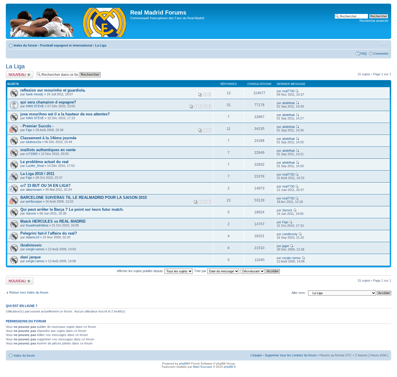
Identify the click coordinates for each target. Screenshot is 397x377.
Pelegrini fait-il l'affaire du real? (48, 233)
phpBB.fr (230, 366)
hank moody (34, 94)
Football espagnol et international (66, 45)
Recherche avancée (374, 20)
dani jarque (30, 257)
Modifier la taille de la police (384, 44)
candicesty (290, 234)
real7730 (288, 91)
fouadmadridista (37, 225)
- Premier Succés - (36, 126)
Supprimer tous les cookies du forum (290, 355)
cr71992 (31, 154)
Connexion (380, 53)
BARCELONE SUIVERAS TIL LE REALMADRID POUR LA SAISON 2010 (83, 197)
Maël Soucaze (202, 366)
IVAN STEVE (35, 106)
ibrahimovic (31, 245)
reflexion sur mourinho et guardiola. (53, 90)
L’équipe (256, 355)
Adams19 (32, 237)
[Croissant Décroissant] (260, 271)
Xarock (31, 213)
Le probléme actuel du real (44, 162)
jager (285, 246)
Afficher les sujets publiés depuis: (140, 271)
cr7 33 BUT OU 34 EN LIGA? (45, 185)
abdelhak (288, 103)
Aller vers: (299, 292)
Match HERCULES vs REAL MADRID (52, 221)
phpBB (183, 363)
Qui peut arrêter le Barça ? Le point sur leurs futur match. (72, 209)
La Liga (100, 45)
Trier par (200, 271)
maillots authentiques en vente (48, 150)
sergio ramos (35, 249)
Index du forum (25, 45)
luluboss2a (33, 142)
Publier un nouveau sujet (19, 74)
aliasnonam (34, 189)
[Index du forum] (68, 21)
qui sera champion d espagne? (48, 102)
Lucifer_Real (35, 165)
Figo (29, 130)
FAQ (363, 53)
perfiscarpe (34, 201)
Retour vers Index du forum (28, 292)
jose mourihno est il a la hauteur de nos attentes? (65, 114)
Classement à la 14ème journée (48, 138)
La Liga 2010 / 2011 (37, 173)
